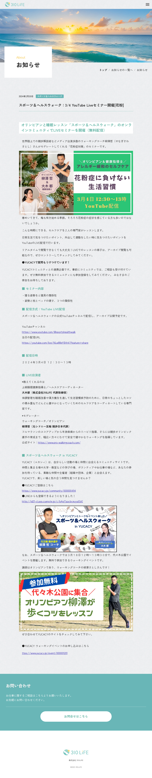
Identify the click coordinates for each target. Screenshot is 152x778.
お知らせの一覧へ (122, 70)
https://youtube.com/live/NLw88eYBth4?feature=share (55, 342)
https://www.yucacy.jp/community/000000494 (49, 490)
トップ (103, 70)
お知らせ (142, 70)
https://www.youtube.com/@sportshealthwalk (49, 332)
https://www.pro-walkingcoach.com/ (59, 442)
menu (147, 4)
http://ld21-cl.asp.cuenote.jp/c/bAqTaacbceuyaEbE (52, 501)
